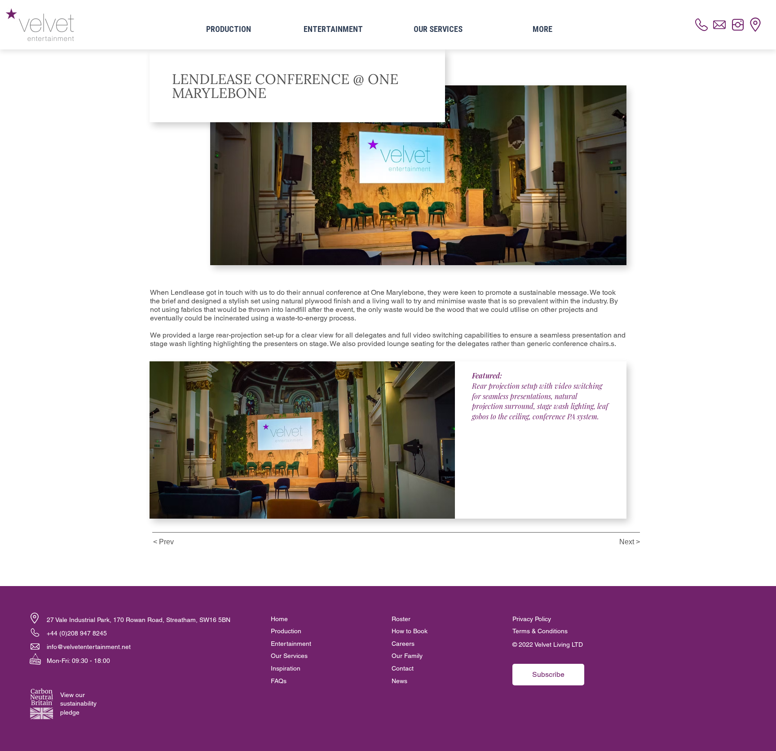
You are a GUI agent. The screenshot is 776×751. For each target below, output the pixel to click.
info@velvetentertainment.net (89, 646)
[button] (35, 618)
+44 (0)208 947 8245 (77, 633)
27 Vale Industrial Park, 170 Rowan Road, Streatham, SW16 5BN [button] (138, 619)
